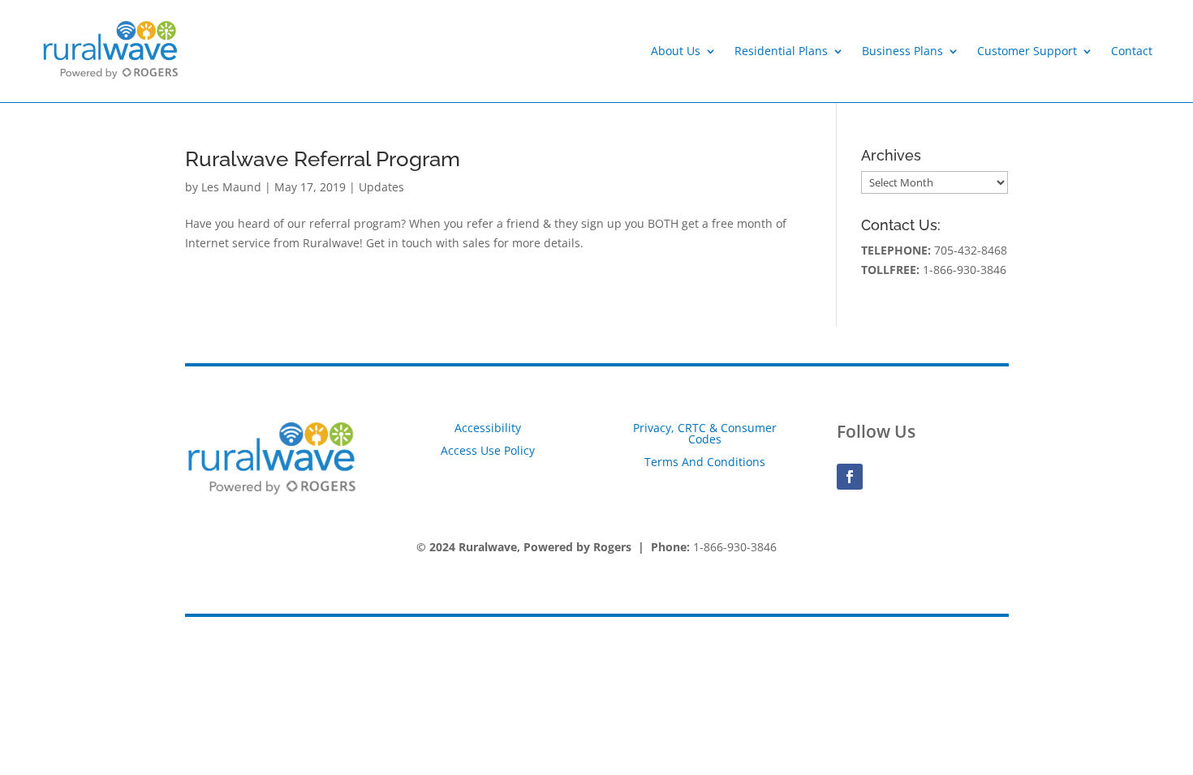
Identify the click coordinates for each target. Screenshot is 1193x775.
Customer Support (1027, 50)
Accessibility (487, 427)
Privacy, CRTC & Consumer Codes (705, 433)
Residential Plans (781, 50)
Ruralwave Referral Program (322, 159)
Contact (1131, 50)
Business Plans (902, 50)
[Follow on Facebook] (850, 477)
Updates (381, 187)
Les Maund (231, 187)
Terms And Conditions (704, 461)
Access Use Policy (488, 450)
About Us (675, 50)
